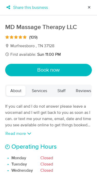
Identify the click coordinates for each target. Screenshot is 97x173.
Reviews (83, 91)
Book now (48, 70)
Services (39, 91)
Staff (61, 91)
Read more (16, 134)
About (15, 91)
